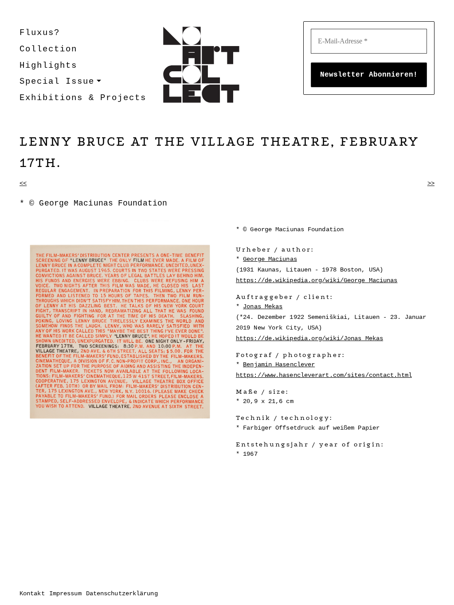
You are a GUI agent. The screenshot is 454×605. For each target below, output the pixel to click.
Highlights (48, 65)
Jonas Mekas (262, 306)
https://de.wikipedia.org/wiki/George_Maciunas (317, 280)
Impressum (65, 593)
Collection (48, 49)
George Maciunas (270, 259)
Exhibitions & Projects (83, 98)
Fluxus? (40, 33)
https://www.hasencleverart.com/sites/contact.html (324, 375)
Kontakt (32, 593)
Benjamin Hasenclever (279, 364)
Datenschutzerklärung (122, 593)
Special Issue (57, 81)
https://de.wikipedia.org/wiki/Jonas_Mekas (309, 338)
